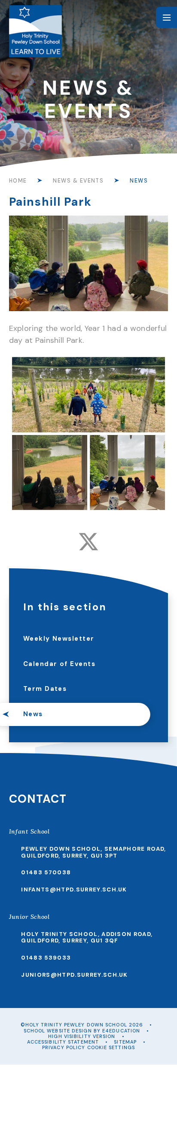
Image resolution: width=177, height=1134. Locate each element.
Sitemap (125, 1042)
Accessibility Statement (63, 1042)
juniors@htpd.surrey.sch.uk (74, 974)
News (139, 180)
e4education (121, 1031)
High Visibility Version (81, 1036)
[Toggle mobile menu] (166, 17)
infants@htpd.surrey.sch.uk (74, 889)
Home (18, 180)
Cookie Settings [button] (111, 1047)
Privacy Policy (63, 1047)
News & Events (78, 180)
